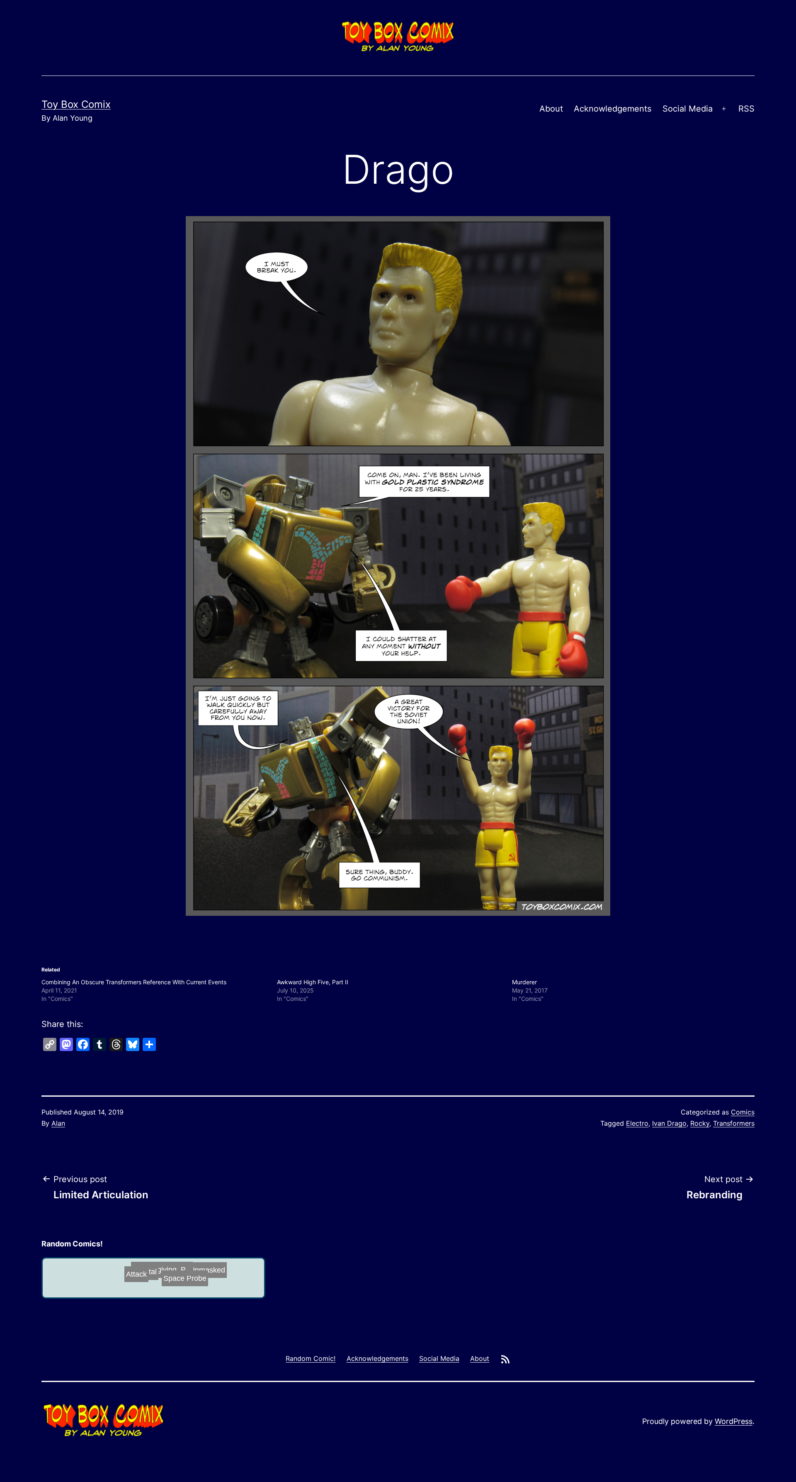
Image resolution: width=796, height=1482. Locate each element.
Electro (637, 1123)
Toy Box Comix (76, 104)
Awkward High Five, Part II (312, 982)
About (551, 109)
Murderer (524, 982)
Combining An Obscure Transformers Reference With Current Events (133, 982)
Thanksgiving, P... (193, 1268)
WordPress (733, 1421)
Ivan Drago (669, 1123)
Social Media (688, 109)
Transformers (734, 1123)
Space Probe (92, 1278)
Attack (153, 1280)
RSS (746, 109)
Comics (743, 1112)
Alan (58, 1123)
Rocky (699, 1123)
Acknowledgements (612, 109)
